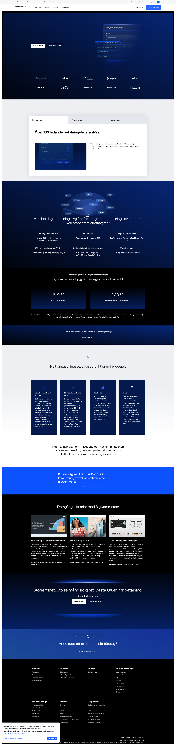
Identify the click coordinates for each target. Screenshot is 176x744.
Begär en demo (37, 700)
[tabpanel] (88, 170)
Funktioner (35, 692)
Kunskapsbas (92, 728)
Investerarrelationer (66, 736)
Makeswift (42, 2)
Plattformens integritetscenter (69, 739)
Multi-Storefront (121, 692)
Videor (90, 730)
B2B (117, 697)
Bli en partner (64, 692)
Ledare (62, 728)
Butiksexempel (92, 692)
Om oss (62, 725)
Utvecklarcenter (143, 2)
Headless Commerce (122, 695)
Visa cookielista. (20, 733)
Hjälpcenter (133, 2)
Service (34, 695)
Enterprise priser (37, 697)
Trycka (62, 733)
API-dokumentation (94, 739)
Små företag (120, 709)
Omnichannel (120, 703)
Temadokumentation (94, 742)
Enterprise (119, 712)
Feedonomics (31, 2)
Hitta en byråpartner (66, 695)
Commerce (20, 2)
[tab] (48, 140)
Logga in (152, 2)
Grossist (118, 700)
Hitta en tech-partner (67, 697)
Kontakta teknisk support (96, 733)
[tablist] (88, 140)
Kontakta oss (64, 742)
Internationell (120, 706)
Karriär (62, 730)
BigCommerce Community (96, 725)
